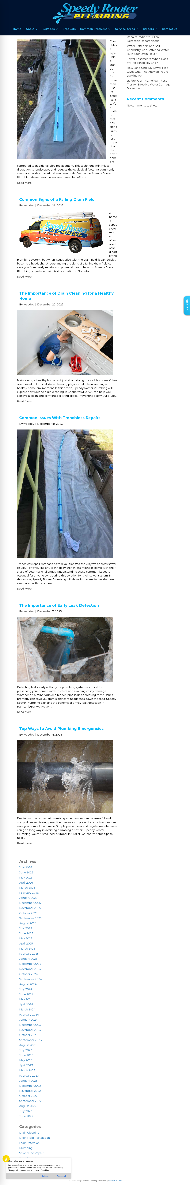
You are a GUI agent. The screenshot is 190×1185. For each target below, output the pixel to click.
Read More (24, 183)
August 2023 (27, 1045)
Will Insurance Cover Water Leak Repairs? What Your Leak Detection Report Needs (148, 37)
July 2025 (25, 928)
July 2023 (25, 1050)
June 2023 (26, 1055)
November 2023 (30, 1030)
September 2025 (30, 918)
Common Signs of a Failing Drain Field (57, 199)
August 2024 (28, 984)
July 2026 (25, 867)
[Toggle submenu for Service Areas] (137, 29)
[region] (38, 1168)
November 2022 (30, 1091)
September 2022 (30, 1101)
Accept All (61, 1176)
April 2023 (26, 1065)
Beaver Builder (115, 1180)
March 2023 (27, 1070)
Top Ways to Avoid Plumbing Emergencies (61, 728)
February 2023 (29, 1075)
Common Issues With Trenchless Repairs (59, 418)
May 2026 (25, 877)
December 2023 (30, 1025)
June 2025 (26, 933)
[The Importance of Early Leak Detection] (65, 649)
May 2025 (25, 938)
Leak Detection (29, 1143)
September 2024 (30, 979)
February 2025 (29, 953)
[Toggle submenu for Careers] (156, 29)
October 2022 (28, 1096)
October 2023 (28, 1035)
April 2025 (26, 943)
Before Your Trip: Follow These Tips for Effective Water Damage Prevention (149, 84)
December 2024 (30, 963)
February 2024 (29, 1014)
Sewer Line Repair (31, 1153)
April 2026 (26, 882)
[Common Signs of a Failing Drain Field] (61, 232)
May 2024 (26, 999)
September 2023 (30, 1040)
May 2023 (25, 1060)
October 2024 (28, 974)
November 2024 (30, 969)
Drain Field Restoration (34, 1137)
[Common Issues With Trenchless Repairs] (65, 493)
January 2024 (28, 1019)
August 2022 (27, 1106)
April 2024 (26, 1004)
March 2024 (27, 1009)
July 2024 (25, 989)
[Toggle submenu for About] (36, 29)
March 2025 (27, 948)
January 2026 (28, 898)
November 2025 (30, 908)
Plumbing (26, 1148)
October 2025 (28, 913)
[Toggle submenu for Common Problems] (109, 29)
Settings (45, 1176)
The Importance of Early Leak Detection (59, 605)
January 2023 (28, 1080)
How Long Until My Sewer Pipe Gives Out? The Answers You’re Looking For (147, 71)
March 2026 (27, 887)
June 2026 (26, 872)
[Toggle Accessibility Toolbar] (6, 1159)
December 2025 (30, 903)
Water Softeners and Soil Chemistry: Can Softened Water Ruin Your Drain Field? (148, 49)
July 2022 (25, 1111)
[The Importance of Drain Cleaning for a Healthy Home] (65, 342)
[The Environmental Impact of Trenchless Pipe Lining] (61, 99)
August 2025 (27, 923)
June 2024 (26, 994)
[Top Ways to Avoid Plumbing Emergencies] (65, 776)
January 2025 (28, 958)
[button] (187, 305)
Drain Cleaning (29, 1132)
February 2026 (29, 892)
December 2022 (30, 1085)
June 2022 (26, 1116)
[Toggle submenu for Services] (56, 29)
